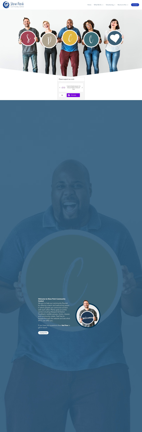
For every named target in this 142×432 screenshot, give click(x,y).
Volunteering (109, 5)
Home (89, 5)
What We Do (98, 5)
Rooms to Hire (122, 5)
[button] (102, 5)
